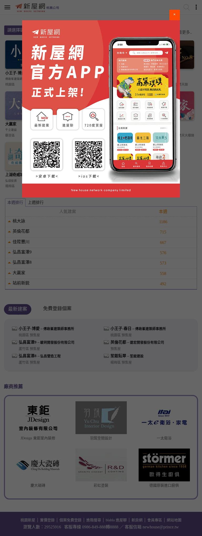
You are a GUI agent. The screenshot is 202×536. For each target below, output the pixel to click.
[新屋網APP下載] (101, 108)
